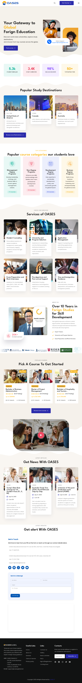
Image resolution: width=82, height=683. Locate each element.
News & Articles (44, 655)
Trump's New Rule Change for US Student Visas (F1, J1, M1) (15, 490)
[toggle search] (55, 3)
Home (28, 650)
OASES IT (52, 679)
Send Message (15, 595)
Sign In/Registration (46, 661)
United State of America (13, 117)
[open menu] (79, 3)
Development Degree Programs (51, 172)
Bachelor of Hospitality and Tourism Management (66, 390)
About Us (28, 653)
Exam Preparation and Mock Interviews (15, 278)
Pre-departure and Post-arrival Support (40, 278)
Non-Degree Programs (31, 171)
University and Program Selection (39, 239)
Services (28, 655)
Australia (61, 116)
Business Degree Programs (70, 172)
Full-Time (9, 113)
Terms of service (31, 658)
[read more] (21, 109)
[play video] (41, 435)
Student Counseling (14, 238)
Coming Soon (44, 664)
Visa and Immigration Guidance (66, 278)
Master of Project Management (38, 390)
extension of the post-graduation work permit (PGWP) (66, 489)
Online (8, 485)
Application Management (63, 239)
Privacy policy (30, 661)
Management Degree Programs (12, 172)
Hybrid (34, 113)
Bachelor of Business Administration (13, 390)
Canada (35, 116)
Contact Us (43, 650)
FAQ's (41, 658)
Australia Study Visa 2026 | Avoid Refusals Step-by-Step (40, 489)
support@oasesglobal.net (16, 669)
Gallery (42, 653)
